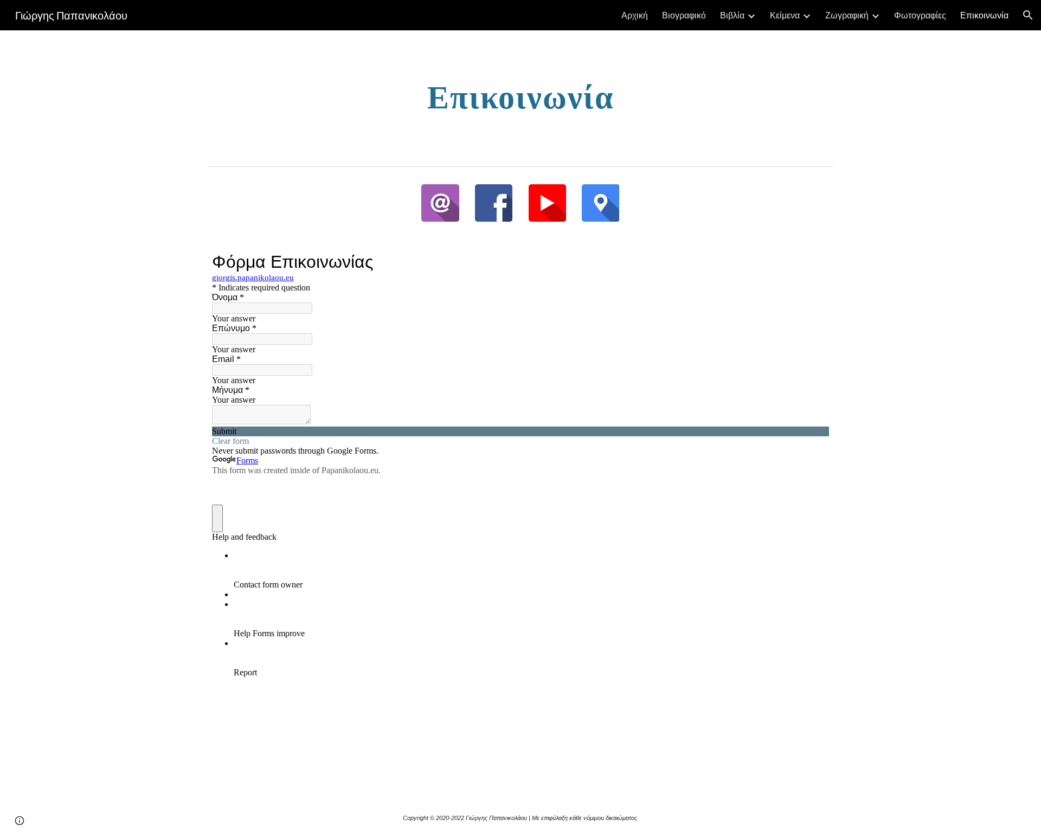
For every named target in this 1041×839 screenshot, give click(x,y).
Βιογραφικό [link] (684, 15)
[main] (520, 96)
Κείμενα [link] (785, 15)
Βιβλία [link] (732, 15)
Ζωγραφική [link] (847, 15)
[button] (1028, 15)
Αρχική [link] (634, 15)
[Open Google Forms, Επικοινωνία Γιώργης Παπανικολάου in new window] (813, 262)
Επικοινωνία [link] (984, 15)
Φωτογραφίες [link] (920, 15)
